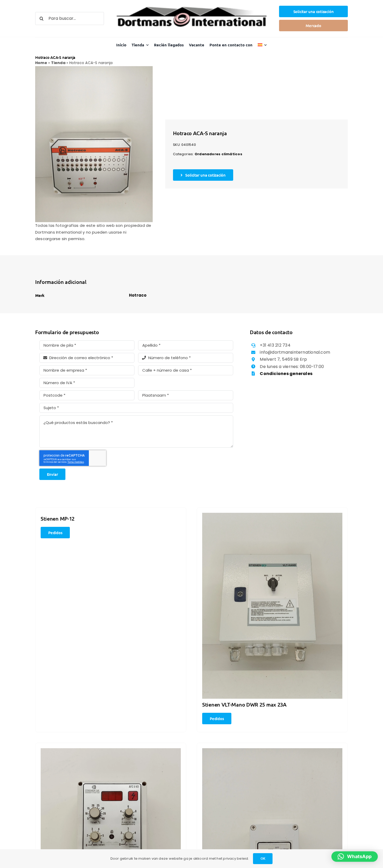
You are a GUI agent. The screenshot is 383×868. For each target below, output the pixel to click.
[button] (354, 856)
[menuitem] (262, 45)
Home (41, 62)
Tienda (58, 62)
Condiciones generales (286, 374)
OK (263, 858)
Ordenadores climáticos (218, 154)
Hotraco (138, 295)
